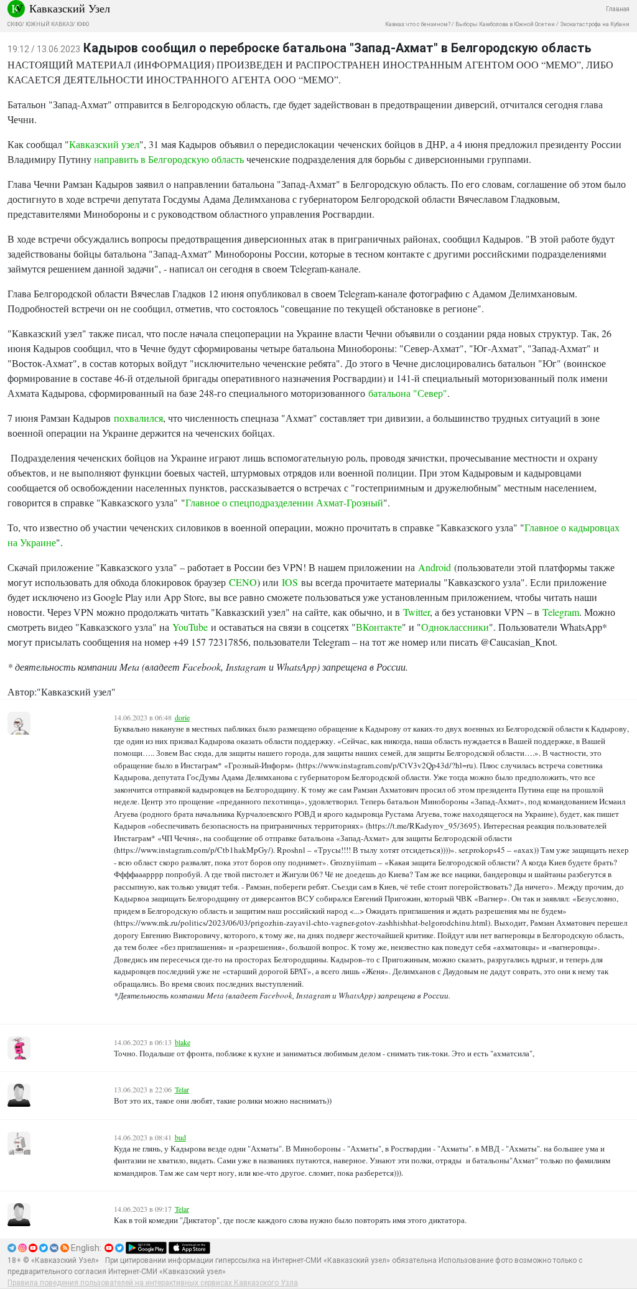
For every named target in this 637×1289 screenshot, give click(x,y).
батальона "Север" (407, 392)
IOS (290, 582)
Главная (618, 9)
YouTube (190, 626)
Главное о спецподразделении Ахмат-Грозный (284, 502)
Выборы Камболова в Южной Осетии (505, 24)
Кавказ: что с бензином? (417, 24)
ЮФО (83, 24)
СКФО (14, 24)
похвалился (138, 417)
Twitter (416, 611)
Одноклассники (455, 626)
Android (434, 567)
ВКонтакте (379, 626)
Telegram (560, 611)
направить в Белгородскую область (169, 158)
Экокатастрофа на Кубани (595, 24)
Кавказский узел (104, 144)
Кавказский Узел (69, 8)
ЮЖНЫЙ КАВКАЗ (49, 24)
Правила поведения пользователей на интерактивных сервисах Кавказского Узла (152, 1282)
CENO (243, 582)
